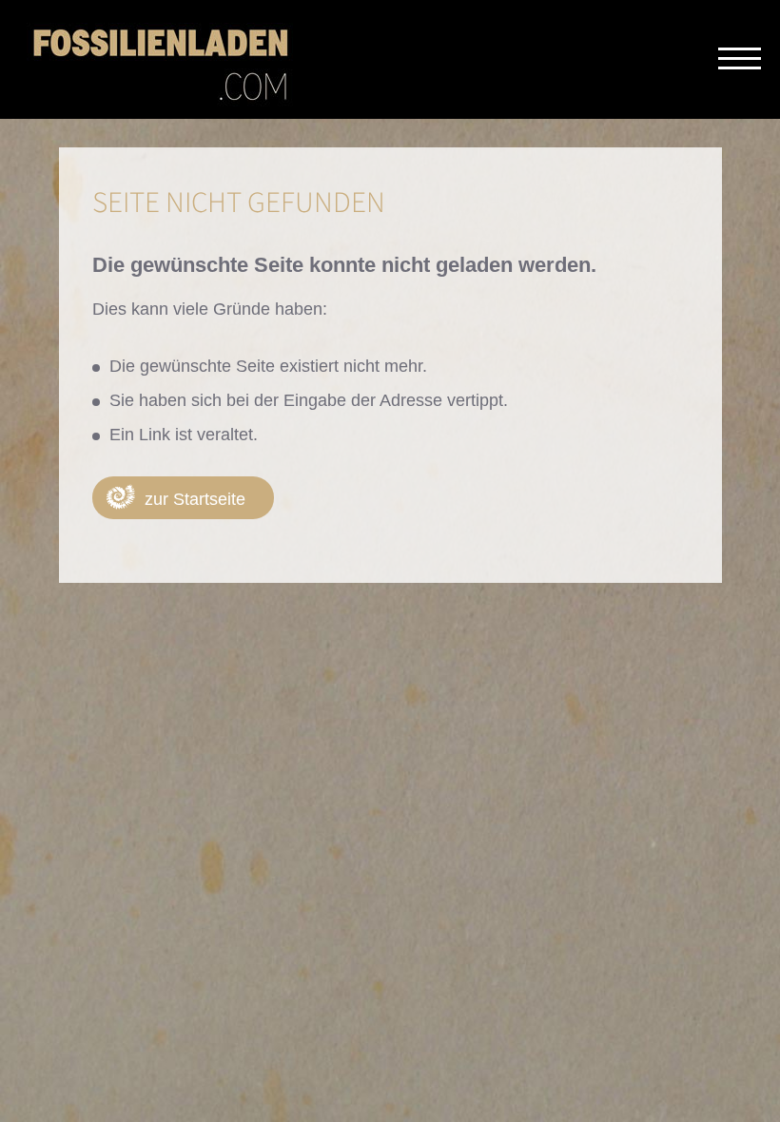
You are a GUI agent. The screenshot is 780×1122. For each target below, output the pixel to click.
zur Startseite (195, 499)
